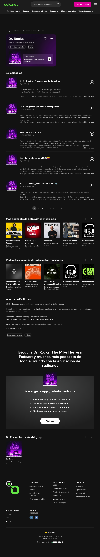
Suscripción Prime (83, 497)
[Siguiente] (91, 218)
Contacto (79, 486)
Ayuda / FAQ (80, 493)
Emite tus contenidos (37, 499)
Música (30, 47)
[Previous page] (30, 208)
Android (9, 521)
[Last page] (75, 208)
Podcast (26, 11)
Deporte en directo (39, 11)
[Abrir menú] (95, 4)
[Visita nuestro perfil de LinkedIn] (31, 517)
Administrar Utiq (59, 499)
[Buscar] (58, 4)
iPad (7, 518)
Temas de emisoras (86, 11)
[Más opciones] (51, 38)
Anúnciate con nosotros (35, 494)
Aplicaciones (81, 490)
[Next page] (70, 208)
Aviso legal (57, 496)
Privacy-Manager (59, 503)
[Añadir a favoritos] (45, 38)
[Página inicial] (10, 31)
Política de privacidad (61, 492)
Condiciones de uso (60, 489)
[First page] (25, 208)
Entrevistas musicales (17, 47)
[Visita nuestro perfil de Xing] (36, 517)
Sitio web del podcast (14, 328)
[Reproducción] (49, 59)
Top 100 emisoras (13, 11)
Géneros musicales (68, 11)
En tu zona (54, 11)
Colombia (51, 533)
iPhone (8, 514)
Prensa (32, 490)
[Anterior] (85, 218)
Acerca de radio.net (37, 486)
